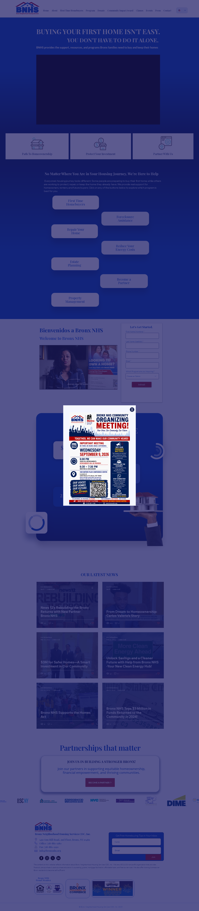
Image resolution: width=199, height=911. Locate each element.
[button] (132, 409)
